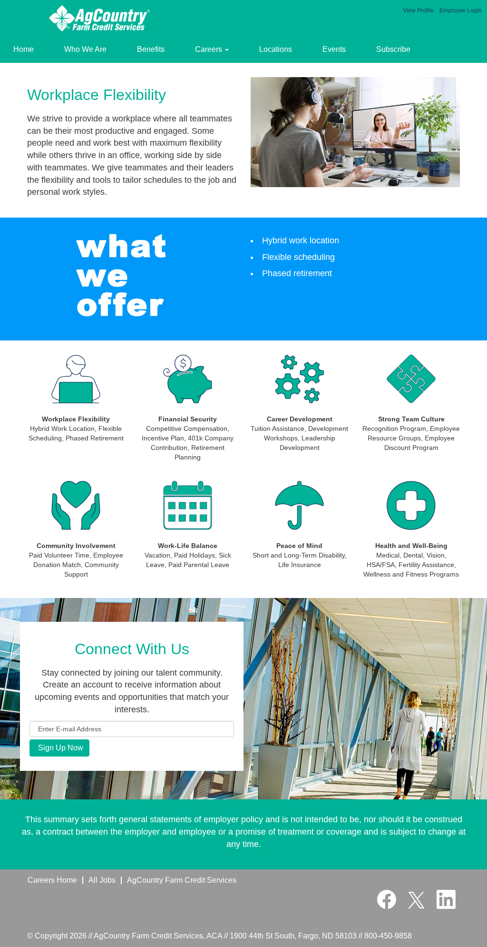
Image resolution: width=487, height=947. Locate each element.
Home (23, 49)
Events (334, 49)
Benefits (151, 49)
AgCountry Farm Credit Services (181, 880)
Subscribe (393, 49)
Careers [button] (209, 49)
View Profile (418, 10)
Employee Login (460, 10)
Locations (275, 49)
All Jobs (102, 880)
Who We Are (85, 49)
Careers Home (52, 880)
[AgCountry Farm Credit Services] (100, 18)
